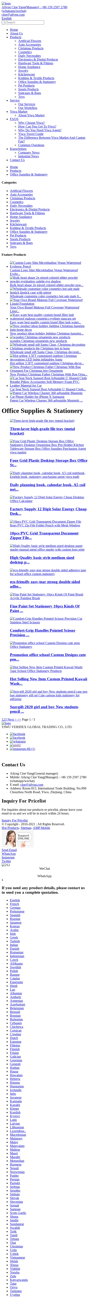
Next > (12, 719)
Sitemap (26, 828)
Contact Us (17, 160)
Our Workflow (27, 108)
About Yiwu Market (31, 115)
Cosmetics (25, 52)
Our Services (26, 104)
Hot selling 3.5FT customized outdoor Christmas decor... (47, 363)
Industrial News (28, 156)
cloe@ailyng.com (31, 784)
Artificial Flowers (29, 41)
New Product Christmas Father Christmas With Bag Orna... (48, 374)
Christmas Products (30, 48)
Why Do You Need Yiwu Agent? (39, 130)
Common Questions (31, 145)
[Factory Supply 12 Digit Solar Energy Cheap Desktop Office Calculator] (48, 501)
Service (15, 100)
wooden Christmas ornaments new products (38, 341)
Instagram (8, 857)
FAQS (14, 119)
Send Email (9, 850)
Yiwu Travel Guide (30, 134)
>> (19, 719)
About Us (16, 33)
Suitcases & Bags (29, 93)
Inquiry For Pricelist (15, 820)
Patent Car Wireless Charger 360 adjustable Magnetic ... (46, 400)
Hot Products (10, 828)
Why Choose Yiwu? (31, 122)
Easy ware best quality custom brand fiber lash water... (45, 322)
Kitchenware (26, 74)
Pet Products (26, 85)
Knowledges (18, 149)
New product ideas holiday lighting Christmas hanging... (47, 333)
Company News (29, 152)
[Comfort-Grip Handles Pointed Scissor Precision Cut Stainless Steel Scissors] (48, 622)
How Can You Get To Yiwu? (37, 126)
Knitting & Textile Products (36, 78)
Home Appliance (29, 67)
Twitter (6, 861)
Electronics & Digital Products (38, 59)
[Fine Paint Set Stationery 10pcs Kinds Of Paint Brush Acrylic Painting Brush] (48, 598)
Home (14, 29)
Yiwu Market (18, 111)
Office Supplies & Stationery (37, 82)
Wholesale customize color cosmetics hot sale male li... (45, 296)
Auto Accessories (29, 44)
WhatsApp (9, 853)
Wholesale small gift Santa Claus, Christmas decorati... (45, 352)
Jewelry (23, 70)
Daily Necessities (29, 55)
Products (15, 37)
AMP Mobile (41, 828)
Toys (21, 96)
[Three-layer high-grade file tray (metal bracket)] (42, 420)
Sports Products (28, 89)
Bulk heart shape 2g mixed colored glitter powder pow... (46, 285)
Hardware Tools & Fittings (35, 63)
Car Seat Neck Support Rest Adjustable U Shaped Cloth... (48, 389)
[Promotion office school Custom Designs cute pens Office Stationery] (48, 646)
